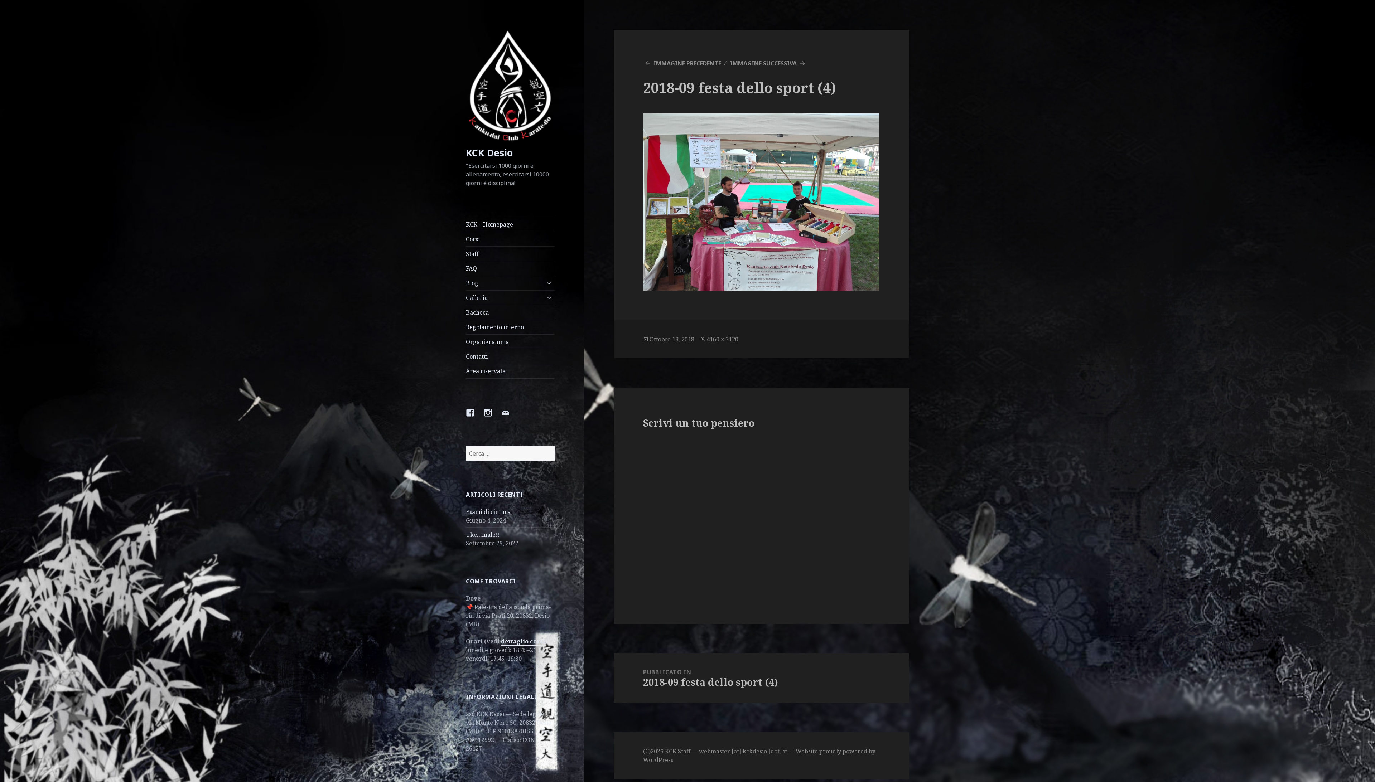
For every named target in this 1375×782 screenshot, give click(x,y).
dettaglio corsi (523, 641)
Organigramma (487, 342)
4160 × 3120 (722, 339)
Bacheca (477, 312)
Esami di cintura (488, 512)
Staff (472, 254)
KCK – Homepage (489, 224)
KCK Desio (489, 152)
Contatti (477, 356)
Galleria (477, 298)
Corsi (473, 239)
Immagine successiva (763, 63)
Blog (472, 283)
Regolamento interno (495, 327)
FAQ (471, 268)
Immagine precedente (687, 63)
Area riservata (486, 371)
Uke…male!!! (484, 535)
